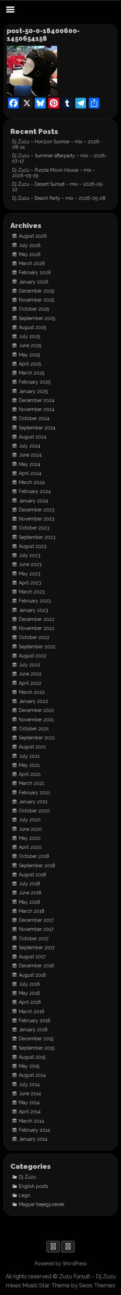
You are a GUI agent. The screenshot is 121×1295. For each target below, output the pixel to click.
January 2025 (33, 391)
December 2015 (36, 1038)
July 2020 (30, 819)
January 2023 (33, 610)
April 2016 (30, 1002)
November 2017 (36, 929)
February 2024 (35, 491)
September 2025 (37, 318)
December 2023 (36, 509)
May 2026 (30, 254)
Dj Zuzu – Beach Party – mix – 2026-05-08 (59, 198)
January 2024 (33, 500)
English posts (33, 1186)
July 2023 (29, 555)
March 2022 (32, 692)
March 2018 (31, 911)
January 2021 (33, 801)
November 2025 (36, 300)
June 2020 (30, 829)
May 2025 (29, 354)
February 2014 (34, 1130)
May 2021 (29, 765)
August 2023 (32, 546)
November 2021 (36, 719)
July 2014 (29, 1084)
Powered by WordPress (61, 1263)
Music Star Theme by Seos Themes (69, 1285)
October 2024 (34, 418)
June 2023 (30, 564)
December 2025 (36, 291)
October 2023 (34, 528)
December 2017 (36, 920)
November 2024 (36, 409)
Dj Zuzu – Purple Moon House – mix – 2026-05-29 (53, 172)
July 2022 (29, 664)
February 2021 (34, 792)
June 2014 (30, 1093)
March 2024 (32, 482)
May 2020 (30, 838)
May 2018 (29, 902)
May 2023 (29, 573)
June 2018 (30, 892)
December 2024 (36, 400)
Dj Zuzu (27, 1177)
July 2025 (29, 336)
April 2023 (30, 582)
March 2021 (31, 783)
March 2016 (31, 1011)
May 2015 (29, 1066)
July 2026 (30, 245)
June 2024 (30, 455)
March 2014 (31, 1121)
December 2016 (36, 965)
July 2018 (29, 883)
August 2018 (32, 874)
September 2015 (36, 1048)
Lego (24, 1195)
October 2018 (34, 856)
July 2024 (29, 446)
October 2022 (34, 637)
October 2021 (34, 728)
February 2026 (35, 272)
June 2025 (30, 345)
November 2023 (36, 518)
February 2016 (34, 1020)
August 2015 (32, 1057)
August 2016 (32, 975)
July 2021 (29, 756)
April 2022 (30, 683)
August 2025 (32, 327)
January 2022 (33, 701)
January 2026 (33, 282)
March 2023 (32, 591)
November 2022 (36, 628)
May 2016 (29, 993)
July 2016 (29, 984)
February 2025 (34, 382)
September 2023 (37, 537)
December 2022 (36, 619)
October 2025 (34, 309)
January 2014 (33, 1139)
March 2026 (32, 263)
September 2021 (37, 737)
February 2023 (35, 600)
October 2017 (33, 938)
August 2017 (32, 956)
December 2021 (36, 710)
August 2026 (33, 236)
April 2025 (30, 364)
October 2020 (34, 810)
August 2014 (32, 1075)
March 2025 (31, 373)
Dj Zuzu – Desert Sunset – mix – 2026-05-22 (58, 186)
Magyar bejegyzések (41, 1204)
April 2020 (30, 847)
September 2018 (37, 865)
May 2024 (29, 464)
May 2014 (29, 1102)
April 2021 (30, 774)
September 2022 (37, 646)
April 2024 (30, 473)
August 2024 (32, 436)
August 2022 (32, 655)
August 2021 (32, 746)
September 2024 (37, 427)
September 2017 (36, 947)
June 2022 (30, 673)
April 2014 (30, 1111)
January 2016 (33, 1029)
